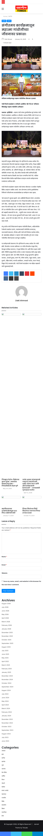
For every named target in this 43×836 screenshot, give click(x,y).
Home (5, 16)
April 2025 (5, 661)
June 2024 (5, 697)
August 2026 (6, 603)
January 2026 (6, 629)
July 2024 (5, 694)
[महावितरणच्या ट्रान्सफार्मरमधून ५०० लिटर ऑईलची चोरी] (11, 501)
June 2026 (5, 611)
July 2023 (5, 737)
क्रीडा (3, 758)
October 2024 (6, 683)
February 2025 (7, 669)
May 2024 (5, 701)
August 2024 (6, 690)
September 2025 (7, 643)
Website (4, 573)
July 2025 (5, 650)
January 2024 (6, 716)
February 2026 (7, 625)
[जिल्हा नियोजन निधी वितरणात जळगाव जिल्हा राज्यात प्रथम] (31, 501)
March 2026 (6, 621)
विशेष (3, 801)
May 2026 (5, 614)
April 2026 (5, 618)
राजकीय (4, 798)
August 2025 (6, 647)
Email (4, 565)
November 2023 (7, 723)
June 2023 (5, 741)
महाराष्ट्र (4, 794)
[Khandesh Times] (21, 8)
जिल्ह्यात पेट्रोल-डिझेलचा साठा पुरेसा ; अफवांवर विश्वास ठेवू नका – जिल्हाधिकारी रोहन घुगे (10, 482)
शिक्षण (3, 808)
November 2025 (7, 636)
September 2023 (7, 730)
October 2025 (6, 640)
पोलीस (3, 787)
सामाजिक (4, 812)
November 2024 (7, 679)
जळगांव (9, 21)
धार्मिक (3, 776)
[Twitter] (11, 273)
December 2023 (7, 719)
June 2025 (5, 654)
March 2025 (6, 665)
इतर (3, 754)
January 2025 (6, 672)
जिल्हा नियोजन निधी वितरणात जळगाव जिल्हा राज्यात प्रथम (31, 511)
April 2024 (5, 705)
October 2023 (6, 726)
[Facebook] (6, 273)
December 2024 (7, 676)
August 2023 (6, 734)
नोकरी (3, 783)
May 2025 (5, 658)
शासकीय (4, 805)
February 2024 (7, 712)
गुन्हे (3, 765)
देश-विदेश (4, 772)
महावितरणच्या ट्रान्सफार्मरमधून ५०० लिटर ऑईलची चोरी (9, 511)
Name (4, 556)
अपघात (3, 750)
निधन (3, 779)
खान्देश (10, 16)
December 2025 (7, 632)
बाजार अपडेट (5, 790)
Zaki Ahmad (8, 39)
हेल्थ (3, 816)
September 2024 (7, 687)
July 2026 (5, 607)
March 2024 (6, 708)
